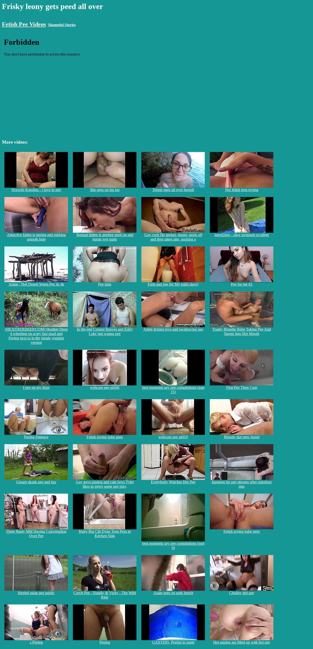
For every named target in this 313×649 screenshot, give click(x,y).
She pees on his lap (105, 190)
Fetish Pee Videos (24, 24)
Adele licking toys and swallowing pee (173, 329)
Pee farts (104, 284)
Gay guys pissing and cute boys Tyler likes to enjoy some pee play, (105, 484)
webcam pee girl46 (104, 387)
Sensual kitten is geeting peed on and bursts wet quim (104, 237)
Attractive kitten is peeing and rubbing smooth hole (36, 237)
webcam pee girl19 (173, 437)
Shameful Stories (62, 25)
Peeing (105, 642)
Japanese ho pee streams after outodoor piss (242, 484)
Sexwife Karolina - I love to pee (36, 190)
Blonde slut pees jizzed (241, 437)
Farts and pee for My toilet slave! (173, 284)
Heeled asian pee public (36, 593)
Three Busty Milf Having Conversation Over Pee (36, 533)
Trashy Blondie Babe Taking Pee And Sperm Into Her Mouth (241, 331)
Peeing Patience (36, 437)
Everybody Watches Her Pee (173, 482)
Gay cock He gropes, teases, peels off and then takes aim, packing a (173, 237)
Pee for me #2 (241, 284)
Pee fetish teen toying (241, 190)
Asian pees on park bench (173, 593)
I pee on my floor (36, 387)
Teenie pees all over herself (173, 190)
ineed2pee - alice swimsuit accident (241, 235)
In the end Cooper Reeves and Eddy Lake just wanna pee (105, 331)
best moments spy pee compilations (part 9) (173, 545)
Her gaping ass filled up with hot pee (241, 642)
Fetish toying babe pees (105, 437)
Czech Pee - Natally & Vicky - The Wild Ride (104, 595)
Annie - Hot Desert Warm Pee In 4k (36, 284)
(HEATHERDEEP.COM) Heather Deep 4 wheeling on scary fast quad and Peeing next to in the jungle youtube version (36, 336)
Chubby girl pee (241, 593)
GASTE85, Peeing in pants (173, 642)
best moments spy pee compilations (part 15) (173, 389)
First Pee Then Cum (241, 387)
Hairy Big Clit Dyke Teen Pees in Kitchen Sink (105, 533)
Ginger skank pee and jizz (36, 482)
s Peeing (36, 642)
